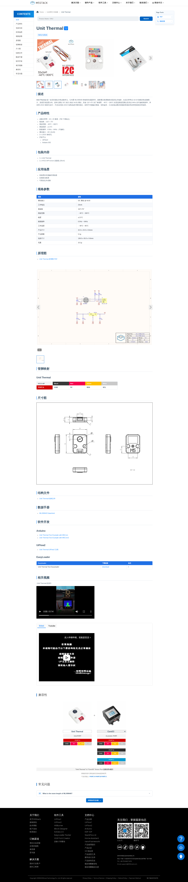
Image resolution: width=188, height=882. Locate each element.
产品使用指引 (90, 845)
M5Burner (58, 826)
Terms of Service (99, 878)
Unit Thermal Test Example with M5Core (53, 535)
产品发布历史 (90, 861)
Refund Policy (122, 878)
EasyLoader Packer (62, 835)
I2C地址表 (89, 851)
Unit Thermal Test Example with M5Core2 (54, 538)
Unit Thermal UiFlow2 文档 (48, 549)
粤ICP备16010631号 (152, 878)
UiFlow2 (58, 822)
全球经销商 (34, 846)
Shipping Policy (111, 878)
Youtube (51, 626)
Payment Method (135, 878)
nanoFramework (92, 842)
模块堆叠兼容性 (91, 864)
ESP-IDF (88, 832)
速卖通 (32, 849)
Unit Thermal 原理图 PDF (48, 259)
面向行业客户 (35, 864)
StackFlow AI (90, 835)
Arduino (88, 829)
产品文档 (88, 819)
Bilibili (41, 626)
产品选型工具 (90, 854)
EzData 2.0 (59, 832)
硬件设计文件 (90, 857)
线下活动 (33, 829)
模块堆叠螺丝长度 (92, 867)
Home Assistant (92, 838)
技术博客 (33, 826)
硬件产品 (89, 3)
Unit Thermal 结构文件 (47, 498)
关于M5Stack (35, 819)
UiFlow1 (57, 819)
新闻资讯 (33, 822)
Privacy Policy (87, 878)
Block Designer (61, 829)
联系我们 (33, 832)
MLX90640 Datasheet (47, 513)
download (105, 567)
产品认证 (88, 848)
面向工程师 (34, 867)
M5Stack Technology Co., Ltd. (50, 878)
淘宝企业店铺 (35, 843)
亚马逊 (32, 853)
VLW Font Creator (62, 838)
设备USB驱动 (59, 842)
